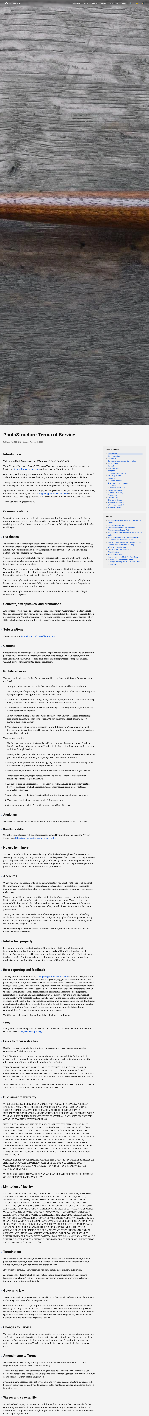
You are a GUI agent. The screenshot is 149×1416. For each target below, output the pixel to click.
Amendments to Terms (116, 502)
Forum (103, 3)
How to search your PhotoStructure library (123, 557)
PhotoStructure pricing (116, 525)
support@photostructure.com (53, 493)
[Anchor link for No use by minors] (1, 848)
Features (76, 3)
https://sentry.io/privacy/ (30, 1031)
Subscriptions (113, 463)
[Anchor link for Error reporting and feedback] (1, 970)
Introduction (112, 454)
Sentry (113, 485)
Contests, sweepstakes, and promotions (122, 461)
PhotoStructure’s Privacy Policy (119, 530)
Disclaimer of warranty (116, 490)
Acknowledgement (114, 507)
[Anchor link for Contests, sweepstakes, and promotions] (1, 604)
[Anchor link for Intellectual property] (1, 941)
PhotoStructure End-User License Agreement (124, 537)
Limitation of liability (115, 493)
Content (111, 466)
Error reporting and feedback (118, 483)
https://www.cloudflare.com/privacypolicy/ (36, 837)
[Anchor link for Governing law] (1, 1291)
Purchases (112, 459)
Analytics (111, 471)
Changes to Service (115, 500)
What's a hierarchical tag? (117, 547)
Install (86, 3)
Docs (124, 3)
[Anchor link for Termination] (1, 1252)
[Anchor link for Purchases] (1, 537)
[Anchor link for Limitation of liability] (1, 1187)
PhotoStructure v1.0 (115, 554)
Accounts (111, 478)
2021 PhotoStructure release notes (120, 540)
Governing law (113, 498)
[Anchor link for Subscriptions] (1, 630)
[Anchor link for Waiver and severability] (1, 1398)
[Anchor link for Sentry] (1, 1022)
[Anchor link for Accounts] (1, 876)
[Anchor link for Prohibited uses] (1, 671)
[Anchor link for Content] (1, 646)
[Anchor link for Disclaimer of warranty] (1, 1097)
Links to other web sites (116, 488)
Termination (112, 495)
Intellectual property (115, 481)
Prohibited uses (113, 468)
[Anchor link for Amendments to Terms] (1, 1356)
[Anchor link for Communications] (1, 511)
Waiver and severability (116, 505)
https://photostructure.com (26, 469)
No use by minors (114, 476)
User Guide (114, 3)
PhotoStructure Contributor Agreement (121, 528)
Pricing (94, 3)
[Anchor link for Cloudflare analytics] (1, 829)
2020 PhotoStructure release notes (120, 559)
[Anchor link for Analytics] (1, 815)
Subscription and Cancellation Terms (38, 636)
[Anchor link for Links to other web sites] (1, 1041)
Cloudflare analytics (118, 473)
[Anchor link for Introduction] (1, 454)
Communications (114, 456)
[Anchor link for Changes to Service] (1, 1327)
